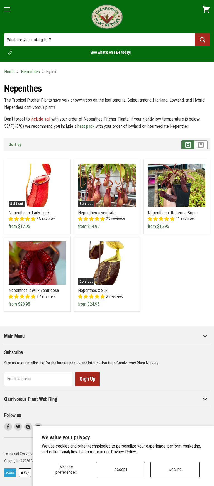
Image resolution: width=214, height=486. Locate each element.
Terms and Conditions (20, 453)
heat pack (85, 126)
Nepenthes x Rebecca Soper (173, 212)
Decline (175, 469)
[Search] (202, 39)
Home (9, 71)
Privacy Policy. (124, 452)
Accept (120, 469)
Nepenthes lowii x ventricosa (34, 290)
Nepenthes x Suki (93, 290)
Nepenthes (30, 71)
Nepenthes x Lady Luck (29, 212)
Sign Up (87, 379)
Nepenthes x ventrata (96, 212)
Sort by (15, 144)
